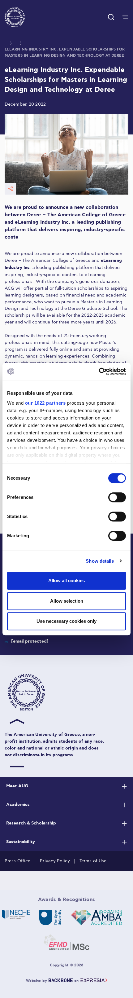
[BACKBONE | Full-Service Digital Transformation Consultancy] (61, 981)
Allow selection (66, 601)
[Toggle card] (124, 786)
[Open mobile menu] (125, 17)
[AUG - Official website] (68, 692)
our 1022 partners (45, 403)
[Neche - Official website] (16, 917)
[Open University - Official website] (50, 917)
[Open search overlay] (111, 17)
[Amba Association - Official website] (96, 917)
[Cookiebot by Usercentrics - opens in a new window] (99, 371)
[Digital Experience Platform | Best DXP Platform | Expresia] (93, 981)
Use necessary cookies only (66, 621)
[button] (15, 17)
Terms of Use (92, 861)
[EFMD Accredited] (66, 942)
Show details (100, 561)
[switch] (117, 497)
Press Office (17, 861)
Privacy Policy (55, 861)
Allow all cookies (66, 580)
